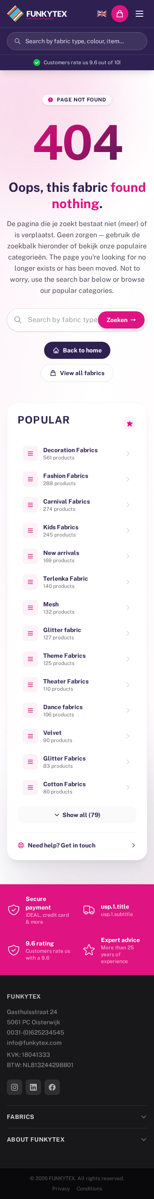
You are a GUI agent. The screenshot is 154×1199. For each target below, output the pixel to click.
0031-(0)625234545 (35, 1032)
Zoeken (117, 319)
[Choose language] (102, 13)
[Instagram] (14, 1087)
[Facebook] (52, 1087)
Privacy (61, 1189)
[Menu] (139, 13)
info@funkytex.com (34, 1042)
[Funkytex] (37, 13)
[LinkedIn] (33, 1087)
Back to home (82, 350)
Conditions (89, 1189)
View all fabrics (82, 373)
